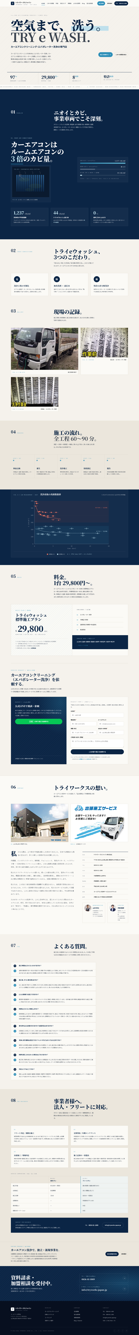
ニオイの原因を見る (121, 54)
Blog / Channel (78, 1320)
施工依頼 (101, 3)
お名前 (73, 711)
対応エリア (63, 3)
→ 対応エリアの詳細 (82, 645)
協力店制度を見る (112, 1254)
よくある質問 (76, 3)
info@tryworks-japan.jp (113, 1225)
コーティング (48, 1317)
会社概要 (76, 1311)
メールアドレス (102, 720)
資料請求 (109, 3)
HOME (43, 3)
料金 (57, 3)
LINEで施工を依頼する (39, 721)
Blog (83, 3)
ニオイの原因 (50, 3)
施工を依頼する (105, 54)
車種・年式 (73, 728)
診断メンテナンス (49, 1314)
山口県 (79, 642)
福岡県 (88, 642)
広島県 (83, 642)
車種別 (69, 3)
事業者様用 (77, 1317)
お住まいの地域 (103, 728)
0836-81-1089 (121, 3)
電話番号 (74, 720)
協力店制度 (90, 3)
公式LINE (88, 759)
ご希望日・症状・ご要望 (77, 737)
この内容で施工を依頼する (97, 752)
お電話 (81, 759)
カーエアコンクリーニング (52, 1311)
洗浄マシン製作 (49, 1320)
